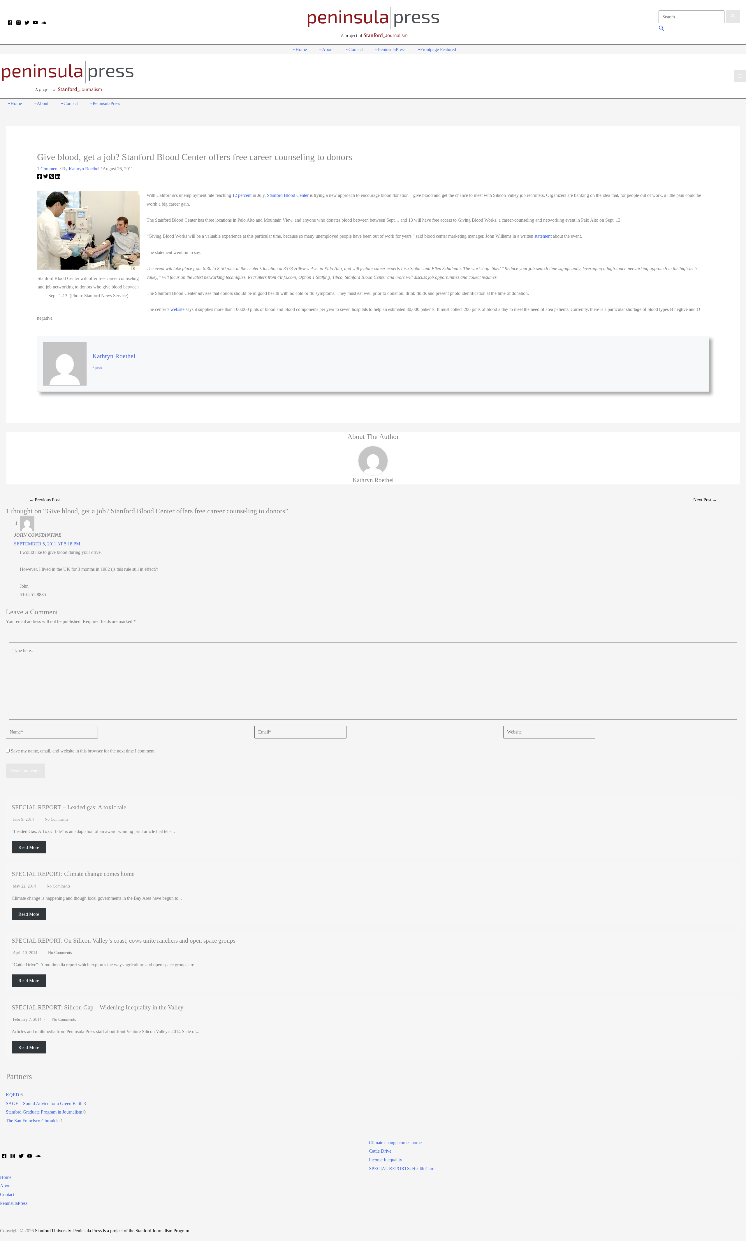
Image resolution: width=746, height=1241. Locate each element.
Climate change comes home (395, 1142)
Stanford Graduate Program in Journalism (44, 1111)
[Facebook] (10, 22)
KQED (12, 1094)
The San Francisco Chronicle (32, 1120)
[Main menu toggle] (740, 76)
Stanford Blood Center (288, 195)
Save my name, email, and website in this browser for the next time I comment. (83, 750)
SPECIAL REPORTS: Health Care (401, 1168)
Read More (28, 847)
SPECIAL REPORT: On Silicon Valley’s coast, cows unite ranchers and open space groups (123, 940)
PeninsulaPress (13, 1203)
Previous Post (44, 499)
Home (5, 1177)
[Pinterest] (51, 177)
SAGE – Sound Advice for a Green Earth (44, 1103)
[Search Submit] (733, 17)
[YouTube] (35, 22)
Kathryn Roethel (113, 356)
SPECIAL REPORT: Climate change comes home (73, 873)
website (177, 309)
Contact (7, 1194)
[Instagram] (18, 22)
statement (543, 236)
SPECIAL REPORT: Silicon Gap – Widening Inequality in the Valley (98, 1007)
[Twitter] (26, 22)
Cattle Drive (380, 1151)
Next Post (705, 499)
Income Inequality (385, 1159)
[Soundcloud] (43, 22)
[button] (662, 29)
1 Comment (48, 168)
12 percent (241, 195)
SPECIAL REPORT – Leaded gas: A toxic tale (69, 807)
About (6, 1185)
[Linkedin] (57, 177)
